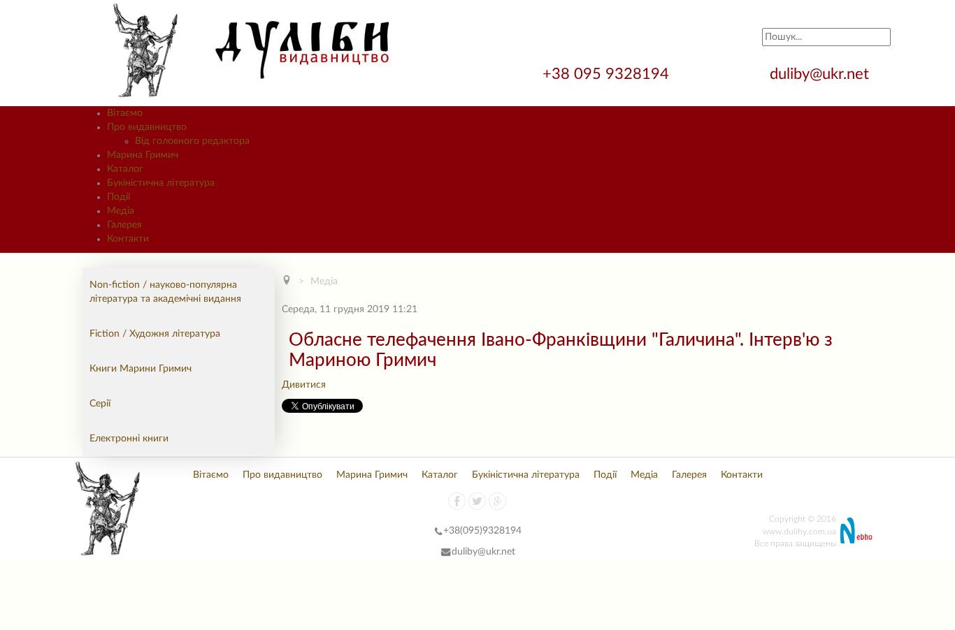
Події (605, 475)
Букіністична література (526, 475)
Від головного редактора (192, 141)
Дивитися (304, 385)
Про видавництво (282, 475)
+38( (453, 531)
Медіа (324, 281)
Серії (99, 404)
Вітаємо (211, 475)
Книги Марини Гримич (140, 369)
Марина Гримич (372, 475)
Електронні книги (128, 439)
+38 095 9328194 (608, 74)
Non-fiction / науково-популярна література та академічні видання (165, 292)
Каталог (440, 475)
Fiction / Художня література (154, 334)
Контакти (742, 475)
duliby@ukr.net (819, 74)
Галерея (689, 475)
